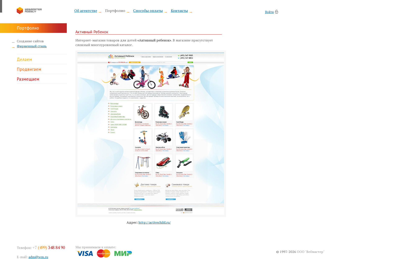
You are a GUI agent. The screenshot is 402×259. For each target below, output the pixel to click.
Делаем (24, 59)
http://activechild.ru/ (155, 222)
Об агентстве (85, 10)
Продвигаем (29, 69)
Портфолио (115, 10)
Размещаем (28, 79)
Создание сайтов (30, 41)
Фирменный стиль (32, 46)
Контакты (179, 10)
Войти (269, 12)
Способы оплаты (148, 10)
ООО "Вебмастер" (311, 251)
